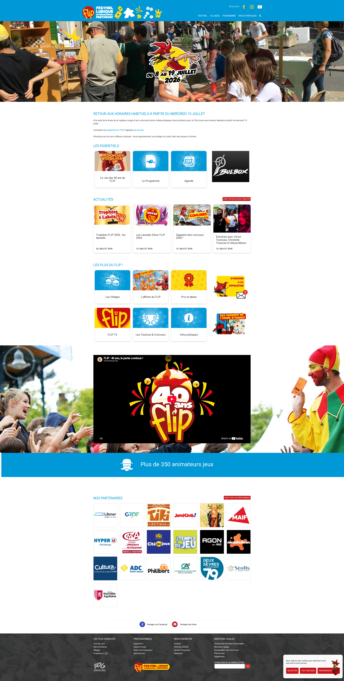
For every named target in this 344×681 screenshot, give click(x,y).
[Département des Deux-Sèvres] (212, 568)
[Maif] (239, 515)
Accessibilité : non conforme (226, 650)
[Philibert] (159, 568)
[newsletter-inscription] (230, 271)
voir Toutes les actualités (236, 199)
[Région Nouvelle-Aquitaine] (105, 595)
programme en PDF (115, 130)
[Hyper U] (105, 542)
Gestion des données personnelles (229, 644)
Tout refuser (308, 671)
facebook (178, 653)
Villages (96, 650)
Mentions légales (221, 647)
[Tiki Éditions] (159, 515)
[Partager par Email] (175, 624)
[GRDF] (132, 515)
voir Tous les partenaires (237, 498)
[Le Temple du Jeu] (185, 542)
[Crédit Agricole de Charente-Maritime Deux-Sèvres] (185, 568)
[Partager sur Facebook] (142, 624)
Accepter (292, 671)
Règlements (219, 656)
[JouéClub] (185, 515)
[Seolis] (239, 568)
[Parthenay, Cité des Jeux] (159, 542)
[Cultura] (105, 568)
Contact (177, 644)
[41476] (230, 152)
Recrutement (139, 653)
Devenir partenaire (182, 650)
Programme (98, 653)
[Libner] (105, 515)
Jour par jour (99, 644)
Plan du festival (100, 647)
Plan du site (219, 653)
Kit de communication (143, 650)
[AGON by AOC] (212, 542)
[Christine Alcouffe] (212, 515)
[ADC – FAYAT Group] (132, 568)
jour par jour (138, 130)
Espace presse (140, 647)
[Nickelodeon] (239, 542)
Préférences (325, 671)
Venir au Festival (181, 647)
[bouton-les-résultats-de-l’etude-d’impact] (230, 309)
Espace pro (138, 644)
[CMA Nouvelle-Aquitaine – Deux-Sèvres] (132, 542)
